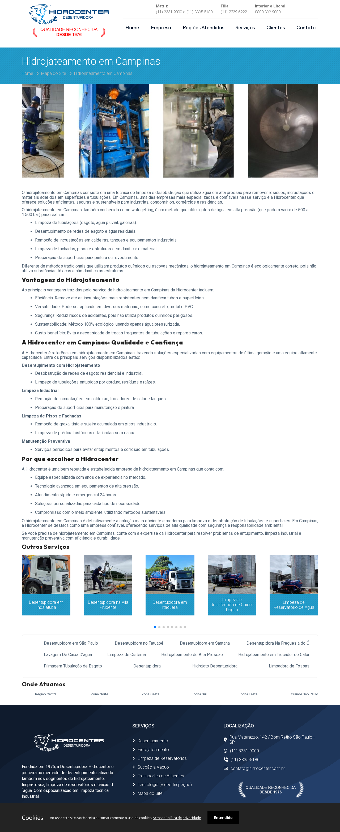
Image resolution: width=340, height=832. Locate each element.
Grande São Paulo (304, 694)
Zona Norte (99, 694)
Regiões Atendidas (203, 27)
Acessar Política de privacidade (177, 817)
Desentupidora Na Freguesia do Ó (277, 643)
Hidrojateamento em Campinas (103, 73)
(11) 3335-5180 (245, 759)
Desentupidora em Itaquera (170, 605)
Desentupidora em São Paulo (71, 643)
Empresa (161, 27)
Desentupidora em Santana (205, 643)
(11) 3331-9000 (244, 750)
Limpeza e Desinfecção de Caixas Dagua (231, 604)
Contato (306, 27)
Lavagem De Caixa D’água (68, 654)
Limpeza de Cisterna (126, 654)
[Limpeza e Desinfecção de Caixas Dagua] (232, 574)
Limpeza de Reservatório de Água (294, 605)
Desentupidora (147, 666)
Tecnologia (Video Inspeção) (165, 784)
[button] (155, 627)
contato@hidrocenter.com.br (258, 768)
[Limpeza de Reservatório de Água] (294, 574)
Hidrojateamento (153, 749)
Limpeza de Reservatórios (162, 758)
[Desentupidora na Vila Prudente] (108, 574)
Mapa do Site (53, 73)
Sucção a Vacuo (153, 767)
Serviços (245, 27)
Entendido (223, 817)
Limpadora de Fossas (289, 666)
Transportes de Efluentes (161, 775)
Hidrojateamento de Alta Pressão (192, 654)
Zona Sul (200, 694)
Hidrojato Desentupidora (214, 666)
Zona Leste (248, 694)
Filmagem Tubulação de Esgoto (73, 666)
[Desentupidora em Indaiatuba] (46, 574)
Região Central (46, 694)
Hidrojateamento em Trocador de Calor (273, 654)
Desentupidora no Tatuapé (139, 643)
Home (132, 27)
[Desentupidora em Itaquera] (170, 574)
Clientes (275, 27)
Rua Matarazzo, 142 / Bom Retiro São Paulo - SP (272, 740)
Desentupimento (153, 740)
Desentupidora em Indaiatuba (46, 605)
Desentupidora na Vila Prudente (108, 605)
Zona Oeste (150, 694)
